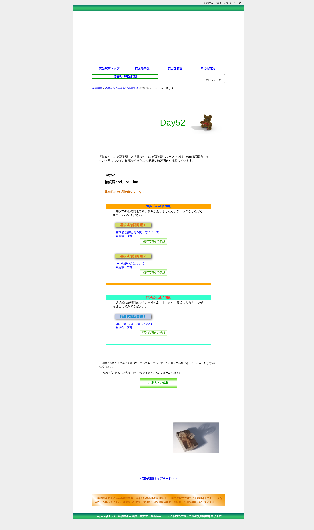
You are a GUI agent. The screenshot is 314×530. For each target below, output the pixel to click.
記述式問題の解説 (153, 332)
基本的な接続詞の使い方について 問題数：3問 (136, 234)
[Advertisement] (158, 37)
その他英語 (208, 68)
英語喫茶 (97, 88)
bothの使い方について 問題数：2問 (128, 265)
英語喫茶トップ (109, 68)
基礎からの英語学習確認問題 (121, 88)
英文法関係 (142, 68)
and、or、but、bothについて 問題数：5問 (133, 325)
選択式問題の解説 (153, 241)
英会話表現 (175, 68)
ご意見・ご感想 (158, 382)
